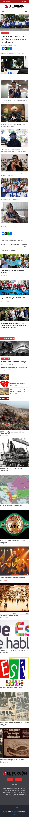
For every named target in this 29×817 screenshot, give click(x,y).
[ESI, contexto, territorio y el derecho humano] (14, 255)
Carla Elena (22, 788)
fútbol (12, 792)
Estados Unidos (6, 792)
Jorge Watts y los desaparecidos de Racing (13, 240)
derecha (9, 790)
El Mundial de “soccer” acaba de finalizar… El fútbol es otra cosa (17, 390)
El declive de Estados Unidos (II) (13, 362)
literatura (23, 792)
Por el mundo (5, 358)
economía (23, 790)
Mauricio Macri (9, 794)
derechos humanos (16, 790)
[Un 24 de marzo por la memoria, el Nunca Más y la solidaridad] (14, 281)
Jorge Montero (17, 792)
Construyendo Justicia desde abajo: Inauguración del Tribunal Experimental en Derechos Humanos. (14, 325)
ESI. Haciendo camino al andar (11, 687)
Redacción (18, 780)
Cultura (5, 580)
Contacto (10, 780)
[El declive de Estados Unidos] (4, 377)
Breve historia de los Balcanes (11, 505)
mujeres (16, 794)
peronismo (21, 794)
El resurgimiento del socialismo (17, 383)
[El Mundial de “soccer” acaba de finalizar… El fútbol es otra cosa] (4, 391)
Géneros (5, 654)
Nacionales (5, 33)
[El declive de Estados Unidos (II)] (14, 348)
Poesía (24, 794)
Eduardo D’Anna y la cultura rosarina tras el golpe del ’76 (14, 245)
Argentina (16, 788)
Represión (12, 796)
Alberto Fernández (8, 788)
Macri (4, 794)
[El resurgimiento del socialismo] (4, 384)
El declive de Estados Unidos (17, 375)
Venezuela (17, 796)
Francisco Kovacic (13, 45)
